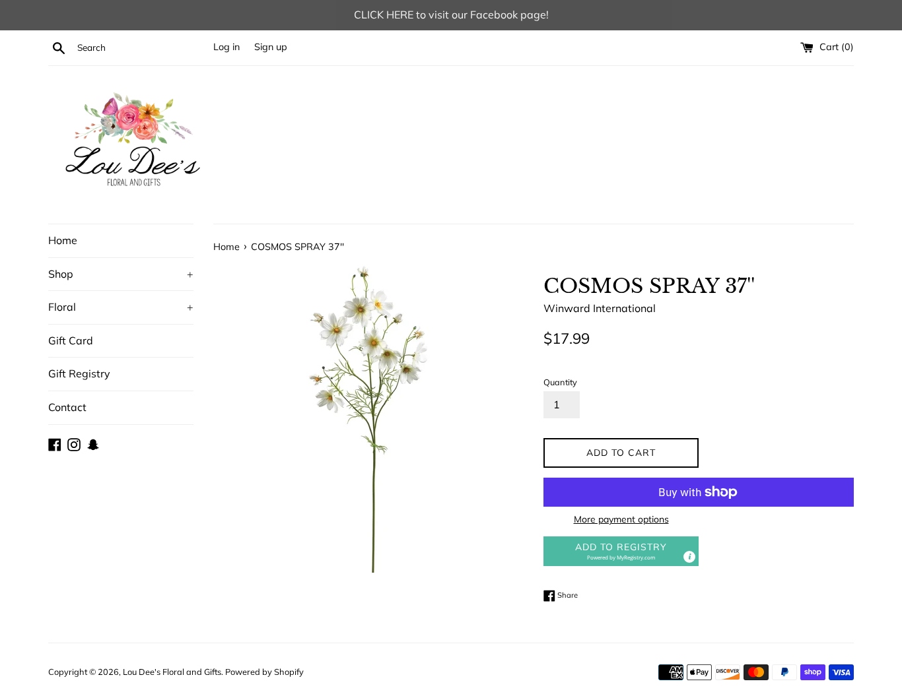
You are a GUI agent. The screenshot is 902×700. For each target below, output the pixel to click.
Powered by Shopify (264, 671)
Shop (120, 273)
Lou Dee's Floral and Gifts (172, 671)
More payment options (621, 519)
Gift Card (70, 340)
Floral (120, 306)
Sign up (270, 47)
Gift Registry (79, 373)
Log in (226, 47)
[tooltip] (689, 557)
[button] (621, 551)
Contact (67, 407)
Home (62, 240)
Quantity (560, 382)
